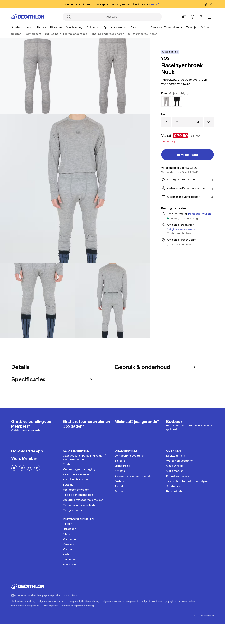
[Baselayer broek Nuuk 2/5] (37, 76)
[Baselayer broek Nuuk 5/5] (112, 300)
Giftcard (206, 27)
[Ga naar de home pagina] (27, 16)
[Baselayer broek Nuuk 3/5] (75, 188)
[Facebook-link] (14, 468)
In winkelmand (187, 154)
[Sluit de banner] (211, 4)
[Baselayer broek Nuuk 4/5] (37, 300)
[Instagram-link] (29, 468)
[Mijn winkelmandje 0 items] (209, 17)
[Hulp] (192, 17)
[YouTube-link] (22, 468)
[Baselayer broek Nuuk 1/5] (112, 76)
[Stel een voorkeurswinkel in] (184, 17)
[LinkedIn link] (37, 468)
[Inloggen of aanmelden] (201, 17)
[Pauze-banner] (205, 4)
